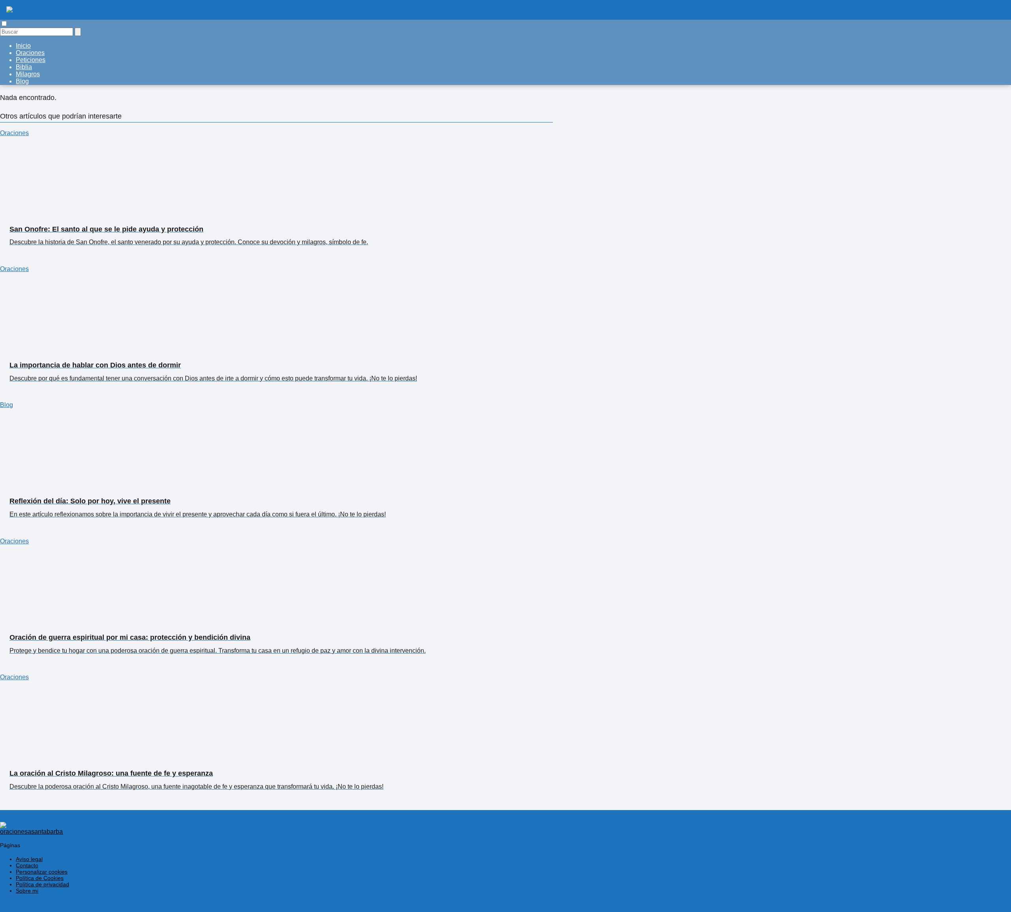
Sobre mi (27, 891)
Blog (22, 81)
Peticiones (30, 60)
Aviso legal (29, 859)
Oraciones (30, 52)
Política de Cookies (40, 878)
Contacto (27, 865)
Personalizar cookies (42, 872)
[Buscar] (78, 32)
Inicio (23, 45)
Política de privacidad (42, 884)
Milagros (28, 74)
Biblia (24, 67)
